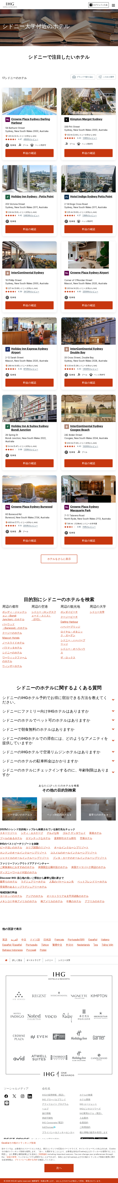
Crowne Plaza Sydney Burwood (31, 506)
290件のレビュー (30, 525)
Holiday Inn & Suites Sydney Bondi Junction (30, 428)
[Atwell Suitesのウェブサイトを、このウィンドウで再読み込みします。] (39, 1057)
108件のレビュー (90, 138)
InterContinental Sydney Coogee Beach (86, 428)
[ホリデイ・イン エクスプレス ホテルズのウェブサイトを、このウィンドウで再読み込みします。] (59, 1036)
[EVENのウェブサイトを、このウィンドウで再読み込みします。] (39, 1036)
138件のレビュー (89, 215)
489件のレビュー (31, 139)
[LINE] (6, 1102)
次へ (59, 1168)
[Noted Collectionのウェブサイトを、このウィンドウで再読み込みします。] (34, 1015)
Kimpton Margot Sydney (86, 119)
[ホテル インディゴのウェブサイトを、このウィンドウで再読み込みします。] (17, 1015)
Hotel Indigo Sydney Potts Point (91, 196)
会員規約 (84, 1122)
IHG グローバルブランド (54, 1099)
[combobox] (83, 76)
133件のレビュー (31, 449)
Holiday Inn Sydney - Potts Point (32, 196)
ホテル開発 (85, 1099)
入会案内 (84, 1117)
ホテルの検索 (86, 1094)
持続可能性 (47, 1117)
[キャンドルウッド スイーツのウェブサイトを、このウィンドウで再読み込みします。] (99, 1057)
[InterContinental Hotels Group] (10, 4)
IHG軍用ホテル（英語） (91, 1113)
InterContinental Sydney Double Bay (86, 350)
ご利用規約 (85, 1127)
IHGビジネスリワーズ (90, 1108)
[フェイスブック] (6, 1096)
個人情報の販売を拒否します (94, 1132)
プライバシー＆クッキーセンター (58, 1132)
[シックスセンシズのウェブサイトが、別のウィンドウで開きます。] (19, 995)
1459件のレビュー (90, 369)
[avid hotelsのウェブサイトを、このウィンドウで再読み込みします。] (19, 1057)
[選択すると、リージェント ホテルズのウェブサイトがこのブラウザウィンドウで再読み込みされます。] (39, 995)
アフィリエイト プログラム (55, 1103)
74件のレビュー (89, 527)
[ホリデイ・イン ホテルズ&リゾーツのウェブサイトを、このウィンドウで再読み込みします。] (79, 1036)
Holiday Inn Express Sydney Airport (29, 350)
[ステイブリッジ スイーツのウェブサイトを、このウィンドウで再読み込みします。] (59, 1057)
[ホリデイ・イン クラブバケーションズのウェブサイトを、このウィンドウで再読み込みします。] (79, 1057)
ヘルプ (45, 1108)
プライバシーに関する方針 (26, 1159)
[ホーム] (6, 960)
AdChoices (47, 1127)
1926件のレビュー (90, 446)
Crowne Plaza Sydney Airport (89, 272)
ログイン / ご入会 (100, 5)
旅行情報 (46, 1113)
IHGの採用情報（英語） (53, 1094)
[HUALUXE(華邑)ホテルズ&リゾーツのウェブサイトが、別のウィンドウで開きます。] (84, 1015)
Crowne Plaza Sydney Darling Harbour (30, 121)
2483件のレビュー (31, 215)
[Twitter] (14, 1096)
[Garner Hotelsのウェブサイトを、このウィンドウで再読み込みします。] (99, 1036)
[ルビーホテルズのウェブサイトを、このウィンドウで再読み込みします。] (67, 1015)
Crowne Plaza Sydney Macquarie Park (84, 508)
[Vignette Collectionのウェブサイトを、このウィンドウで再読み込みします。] (79, 995)
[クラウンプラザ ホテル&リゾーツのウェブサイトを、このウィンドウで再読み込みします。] (19, 1036)
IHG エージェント (88, 1103)
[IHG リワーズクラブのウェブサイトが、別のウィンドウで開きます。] (59, 1074)
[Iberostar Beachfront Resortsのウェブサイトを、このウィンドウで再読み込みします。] (100, 1015)
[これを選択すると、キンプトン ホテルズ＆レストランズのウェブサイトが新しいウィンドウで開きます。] (99, 995)
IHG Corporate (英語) (52, 1122)
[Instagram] (23, 1096)
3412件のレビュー (31, 291)
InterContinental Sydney (27, 272)
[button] (113, 5)
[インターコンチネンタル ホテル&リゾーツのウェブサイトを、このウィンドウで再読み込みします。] (59, 995)
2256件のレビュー (90, 291)
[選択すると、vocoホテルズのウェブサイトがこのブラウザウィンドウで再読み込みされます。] (50, 1015)
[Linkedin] (30, 1095)
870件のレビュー (31, 369)
